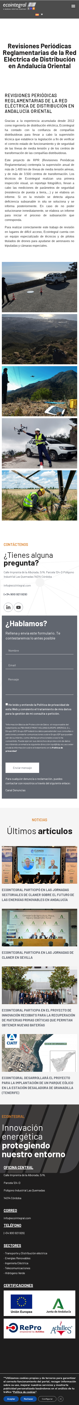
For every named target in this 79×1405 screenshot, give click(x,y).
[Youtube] (18, 607)
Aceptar (11, 1398)
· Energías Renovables (17, 1258)
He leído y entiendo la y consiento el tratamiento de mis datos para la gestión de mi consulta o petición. (38, 709)
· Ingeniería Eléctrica (16, 1263)
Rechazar (28, 1398)
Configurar (47, 1398)
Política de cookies (24, 1392)
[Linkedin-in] (8, 607)
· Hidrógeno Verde (14, 1273)
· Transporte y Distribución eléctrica (25, 1253)
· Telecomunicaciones (17, 1268)
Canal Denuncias (16, 790)
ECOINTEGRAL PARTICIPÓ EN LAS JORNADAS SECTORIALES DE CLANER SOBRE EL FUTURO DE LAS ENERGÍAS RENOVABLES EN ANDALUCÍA (38, 895)
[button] (73, 6)
